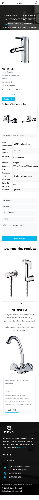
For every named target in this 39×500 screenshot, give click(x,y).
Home (10, 24)
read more (12, 410)
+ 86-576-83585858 (9, 95)
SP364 (19, 303)
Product (18, 24)
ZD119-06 (9, 82)
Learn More (21, 448)
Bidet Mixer (28, 24)
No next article (10, 85)
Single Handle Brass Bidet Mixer (14, 28)
